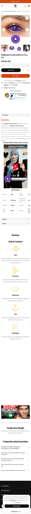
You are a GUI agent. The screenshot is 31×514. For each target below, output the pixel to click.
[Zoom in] (27, 18)
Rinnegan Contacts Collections (21, 138)
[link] (15, 370)
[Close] (19, 511)
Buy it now (15, 75)
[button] (3, 1)
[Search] (25, 6)
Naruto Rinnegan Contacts (10, 11)
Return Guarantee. (10, 87)
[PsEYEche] (15, 6)
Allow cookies (16, 506)
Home (2, 11)
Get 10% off (14, 511)
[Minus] (3, 65)
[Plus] (28, 65)
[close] (30, 1)
